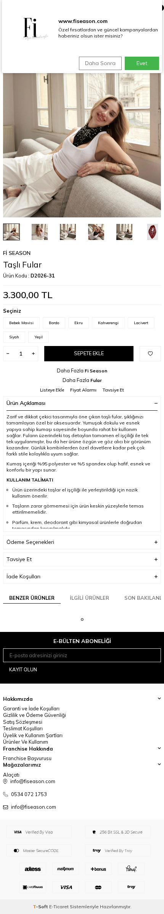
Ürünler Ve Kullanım (25, 742)
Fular (96, 380)
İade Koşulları (23, 576)
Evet (142, 63)
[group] (82, 138)
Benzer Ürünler (32, 598)
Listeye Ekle (52, 390)
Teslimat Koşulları (23, 728)
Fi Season (17, 253)
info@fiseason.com (33, 807)
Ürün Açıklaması (25, 403)
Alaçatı (11, 775)
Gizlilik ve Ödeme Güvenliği (34, 715)
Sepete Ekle (89, 353)
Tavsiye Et (113, 390)
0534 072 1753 (29, 794)
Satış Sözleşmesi (22, 722)
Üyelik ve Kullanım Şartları (33, 735)
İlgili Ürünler (89, 598)
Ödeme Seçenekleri (30, 542)
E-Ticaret (59, 906)
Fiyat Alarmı (83, 390)
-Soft (41, 906)
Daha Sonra (100, 63)
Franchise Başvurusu (27, 758)
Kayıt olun (23, 669)
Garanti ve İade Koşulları (31, 708)
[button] (82, 619)
